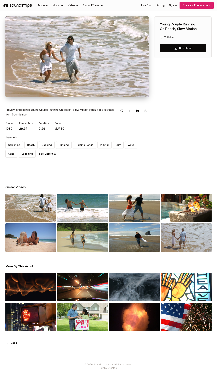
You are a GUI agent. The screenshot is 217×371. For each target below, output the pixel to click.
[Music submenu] (62, 5)
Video (71, 5)
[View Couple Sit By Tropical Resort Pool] (186, 217)
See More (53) (47, 153)
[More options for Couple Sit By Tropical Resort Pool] (206, 217)
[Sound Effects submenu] (102, 5)
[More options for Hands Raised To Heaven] (206, 296)
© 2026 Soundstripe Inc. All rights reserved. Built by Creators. (108, 366)
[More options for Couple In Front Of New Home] (102, 326)
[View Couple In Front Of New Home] (82, 326)
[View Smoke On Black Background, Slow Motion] (134, 296)
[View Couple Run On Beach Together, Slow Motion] (134, 217)
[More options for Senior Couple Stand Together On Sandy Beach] (206, 247)
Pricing (160, 5)
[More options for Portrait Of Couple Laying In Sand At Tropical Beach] (50, 247)
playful (104, 144)
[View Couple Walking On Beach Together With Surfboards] (82, 247)
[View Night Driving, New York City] (82, 296)
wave (131, 144)
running (64, 144)
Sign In (173, 5)
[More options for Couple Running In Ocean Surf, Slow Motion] (50, 217)
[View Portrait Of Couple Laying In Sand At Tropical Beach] (30, 247)
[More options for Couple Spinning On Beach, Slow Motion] (154, 247)
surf (118, 144)
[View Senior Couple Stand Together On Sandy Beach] (186, 247)
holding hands (84, 144)
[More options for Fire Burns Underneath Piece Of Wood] (50, 296)
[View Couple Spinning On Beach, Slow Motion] (134, 247)
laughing (27, 153)
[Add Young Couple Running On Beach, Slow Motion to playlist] (129, 110)
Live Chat (146, 5)
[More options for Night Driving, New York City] (102, 296)
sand (11, 153)
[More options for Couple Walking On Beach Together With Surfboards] (102, 247)
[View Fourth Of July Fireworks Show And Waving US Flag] (186, 326)
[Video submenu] (77, 5)
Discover (43, 5)
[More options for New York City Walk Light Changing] (50, 326)
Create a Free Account (196, 5)
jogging (47, 144)
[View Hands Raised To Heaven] (186, 296)
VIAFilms (169, 37)
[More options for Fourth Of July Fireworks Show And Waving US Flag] (206, 326)
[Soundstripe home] (17, 5)
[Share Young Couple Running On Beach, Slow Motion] (145, 110)
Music (56, 5)
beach (31, 144)
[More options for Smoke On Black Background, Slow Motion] (154, 296)
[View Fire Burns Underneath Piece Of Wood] (30, 296)
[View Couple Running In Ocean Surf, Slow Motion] (30, 217)
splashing (14, 144)
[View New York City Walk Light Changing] (30, 326)
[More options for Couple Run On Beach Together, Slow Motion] (154, 217)
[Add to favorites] (121, 110)
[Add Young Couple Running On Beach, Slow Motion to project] (137, 110)
